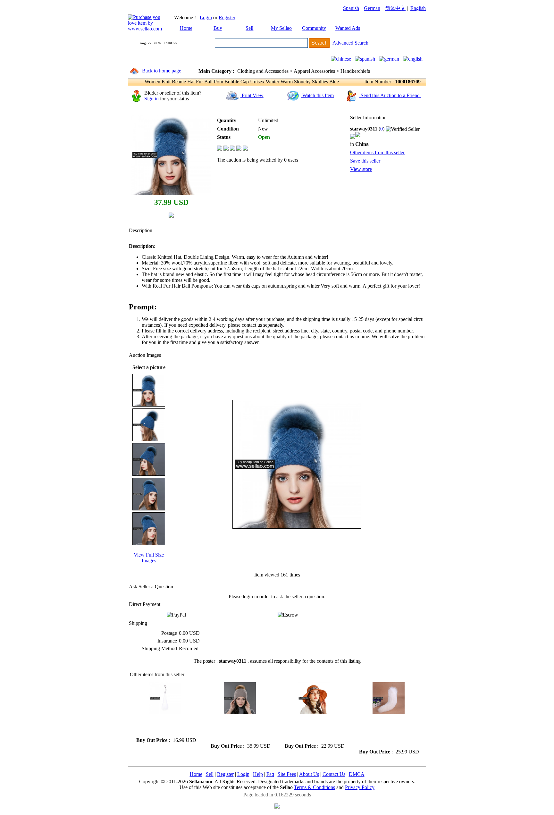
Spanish (351, 8)
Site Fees (287, 774)
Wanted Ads (347, 28)
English (418, 8)
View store (361, 169)
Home (186, 28)
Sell (249, 28)
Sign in (152, 98)
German (372, 8)
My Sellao (281, 28)
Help (258, 774)
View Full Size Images (149, 557)
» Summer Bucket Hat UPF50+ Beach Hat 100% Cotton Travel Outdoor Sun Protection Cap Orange (311, 728)
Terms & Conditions (314, 787)
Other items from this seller (377, 152)
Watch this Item (317, 95)
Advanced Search (350, 43)
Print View (252, 95)
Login (206, 17)
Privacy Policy (359, 787)
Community (314, 28)
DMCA (357, 774)
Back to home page (161, 70)
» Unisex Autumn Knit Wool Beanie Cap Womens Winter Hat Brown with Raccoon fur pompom (238, 728)
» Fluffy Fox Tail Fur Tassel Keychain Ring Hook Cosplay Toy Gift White (164, 725)
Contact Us (334, 774)
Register (227, 17)
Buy (218, 28)
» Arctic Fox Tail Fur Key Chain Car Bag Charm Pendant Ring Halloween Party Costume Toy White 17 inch (386, 731)
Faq (270, 774)
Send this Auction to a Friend (390, 95)
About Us (309, 774)
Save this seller (365, 161)
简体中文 (395, 8)
